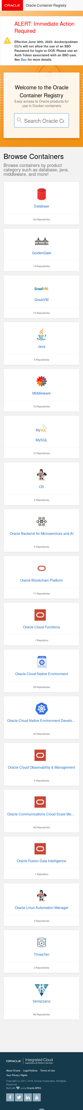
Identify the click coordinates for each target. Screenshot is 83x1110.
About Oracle (13, 1070)
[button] (76, 5)
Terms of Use (47, 1070)
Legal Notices (30, 1070)
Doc (24, 59)
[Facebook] (10, 1095)
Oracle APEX (34, 1088)
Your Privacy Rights (16, 1075)
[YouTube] (37, 1095)
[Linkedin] (28, 1095)
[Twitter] (19, 1095)
